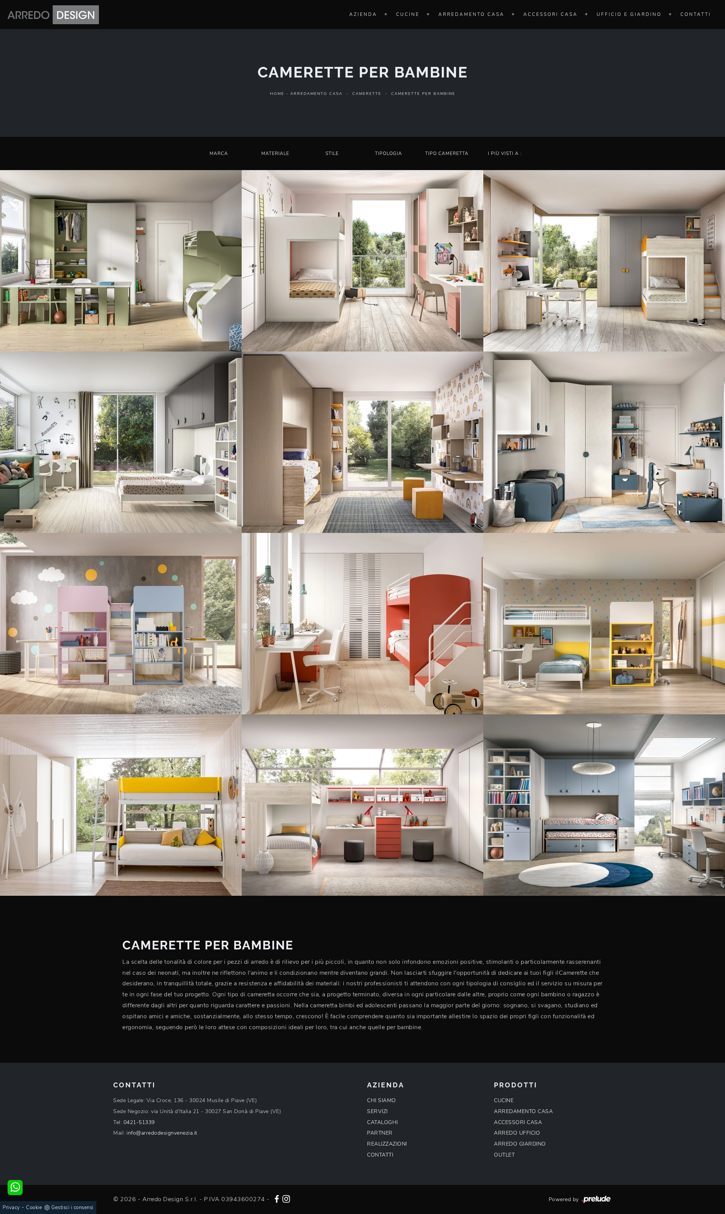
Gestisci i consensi (72, 1207)
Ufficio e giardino (629, 14)
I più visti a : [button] (505, 153)
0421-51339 (139, 1122)
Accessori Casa (550, 14)
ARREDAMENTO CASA (523, 1111)
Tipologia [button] (388, 153)
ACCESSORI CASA (518, 1122)
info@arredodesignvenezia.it (161, 1133)
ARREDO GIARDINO (520, 1143)
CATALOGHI (382, 1122)
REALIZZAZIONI (387, 1143)
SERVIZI (377, 1111)
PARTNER (380, 1133)
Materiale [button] (275, 153)
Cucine (408, 14)
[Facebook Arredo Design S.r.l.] (277, 1198)
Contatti (695, 14)
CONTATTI (380, 1154)
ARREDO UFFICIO (517, 1133)
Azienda (363, 14)
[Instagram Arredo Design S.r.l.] (286, 1198)
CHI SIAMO (381, 1100)
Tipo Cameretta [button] (447, 153)
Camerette (366, 93)
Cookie (34, 1207)
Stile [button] (332, 153)
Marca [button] (219, 153)
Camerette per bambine (423, 93)
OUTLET (504, 1154)
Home (277, 93)
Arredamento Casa (471, 14)
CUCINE (504, 1100)
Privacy (11, 1207)
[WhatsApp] (15, 1187)
